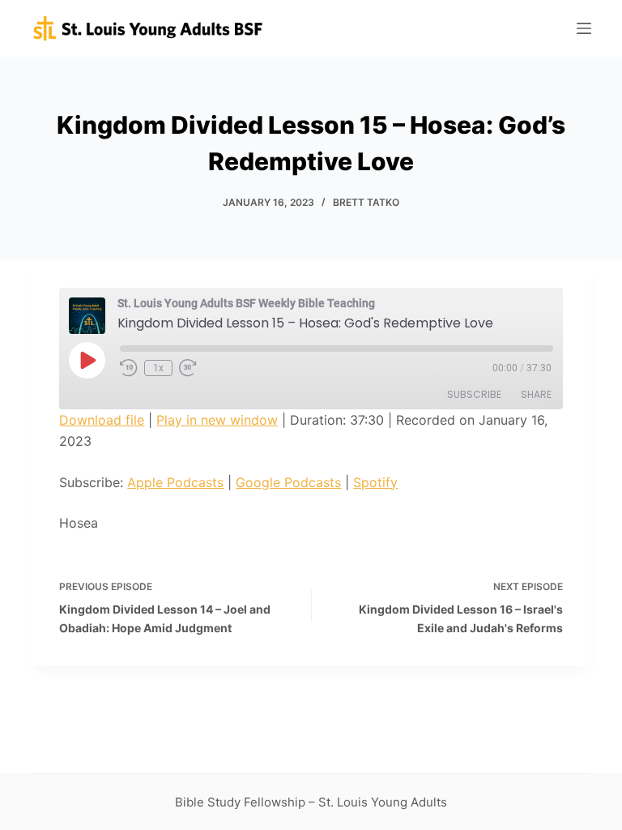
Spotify (375, 482)
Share (536, 394)
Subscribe (474, 394)
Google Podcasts (288, 482)
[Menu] (584, 28)
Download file (101, 420)
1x (158, 368)
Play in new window (217, 420)
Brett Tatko (366, 202)
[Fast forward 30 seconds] (188, 368)
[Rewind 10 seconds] (129, 368)
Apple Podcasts (175, 482)
